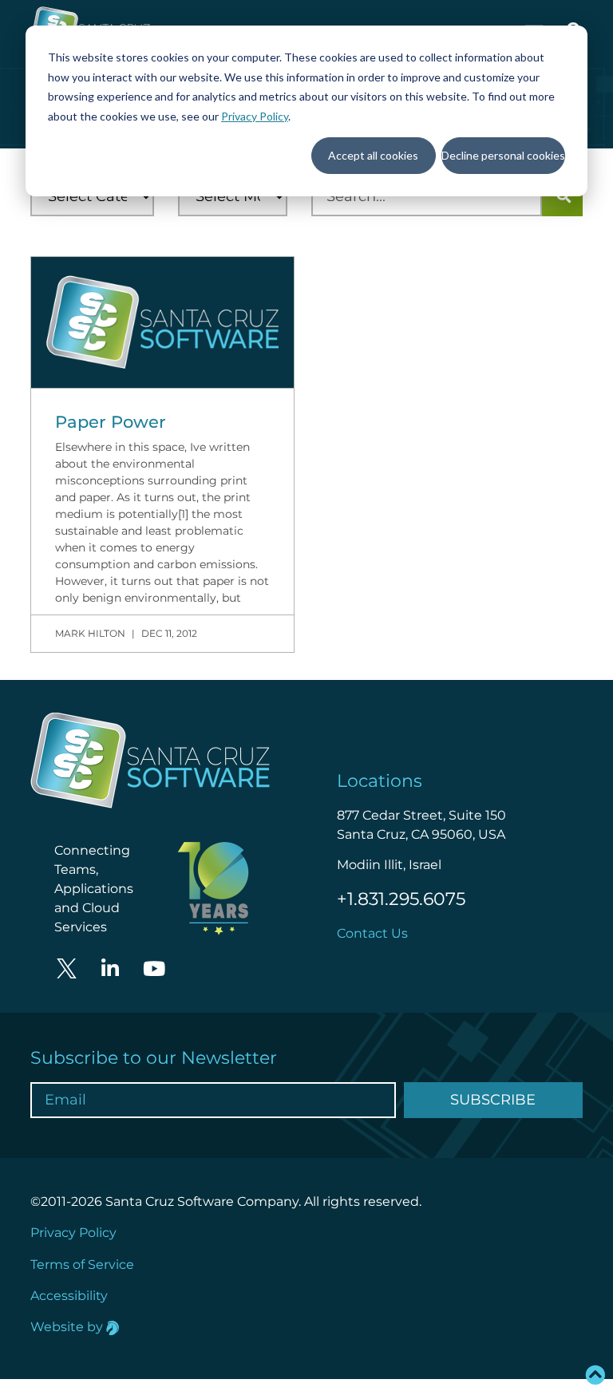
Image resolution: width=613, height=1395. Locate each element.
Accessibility (69, 1295)
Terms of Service (82, 1264)
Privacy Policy (254, 116)
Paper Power (110, 422)
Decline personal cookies (503, 155)
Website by (68, 1326)
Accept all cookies (373, 155)
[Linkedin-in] (110, 969)
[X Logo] (66, 969)
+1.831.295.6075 (401, 899)
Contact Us (372, 933)
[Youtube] (154, 969)
